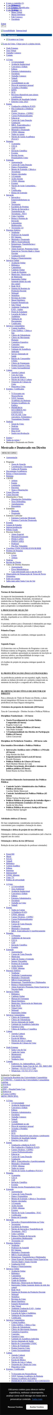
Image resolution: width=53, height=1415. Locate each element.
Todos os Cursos (18, 910)
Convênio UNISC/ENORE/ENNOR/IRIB (23, 548)
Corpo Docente (12, 495)
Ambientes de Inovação (20, 938)
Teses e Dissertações (19, 490)
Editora (9, 868)
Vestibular (15, 973)
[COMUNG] (26, 1082)
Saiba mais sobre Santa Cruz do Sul (20, 581)
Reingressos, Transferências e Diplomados (28, 982)
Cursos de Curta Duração (21, 924)
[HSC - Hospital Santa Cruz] (13, 1089)
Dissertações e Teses (14, 497)
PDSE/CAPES (17, 539)
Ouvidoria (15, 900)
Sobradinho (16, 1057)
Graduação (15, 926)
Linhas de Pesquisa (19, 469)
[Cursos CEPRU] (8, 1094)
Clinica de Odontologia (20, 1020)
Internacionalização (14, 527)
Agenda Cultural (18, 1034)
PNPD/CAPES (17, 541)
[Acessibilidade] (8, 30)
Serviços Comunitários (15, 1015)
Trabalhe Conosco (13, 53)
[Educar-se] (6, 1091)
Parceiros (15, 487)
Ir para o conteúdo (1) (15, 3)
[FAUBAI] (6, 1084)
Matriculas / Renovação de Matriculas (26, 1003)
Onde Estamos (12, 48)
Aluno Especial (17, 534)
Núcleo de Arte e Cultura (21, 1041)
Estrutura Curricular (14, 516)
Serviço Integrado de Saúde (22, 1022)
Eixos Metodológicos (20, 569)
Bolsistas (9, 476)
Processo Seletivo (13, 532)
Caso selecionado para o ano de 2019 (26, 572)
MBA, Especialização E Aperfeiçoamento (28, 931)
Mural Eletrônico (18, 1001)
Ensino (9, 907)
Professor (15, 544)
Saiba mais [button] (37, 1399)
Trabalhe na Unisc (18, 903)
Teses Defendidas (18, 502)
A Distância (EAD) (19, 912)
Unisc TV (10, 877)
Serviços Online (12, 992)
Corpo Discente (12, 492)
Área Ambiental (17, 889)
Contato (9, 55)
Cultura (9, 1031)
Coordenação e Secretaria (21, 466)
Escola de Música (18, 1038)
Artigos (14, 480)
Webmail (15, 1010)
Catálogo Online (18, 996)
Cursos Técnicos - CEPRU (22, 917)
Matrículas (15, 956)
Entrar (3, 24)
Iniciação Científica (19, 945)
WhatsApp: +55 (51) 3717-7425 (24, 1071)
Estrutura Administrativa (21, 898)
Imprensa (10, 870)
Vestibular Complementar (21, 975)
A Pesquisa (15, 935)
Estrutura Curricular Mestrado (23, 518)
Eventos (9, 523)
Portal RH (10, 854)
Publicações (11, 553)
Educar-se (15, 921)
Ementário (10, 509)
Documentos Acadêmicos (16, 471)
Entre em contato (13, 579)
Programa (10, 462)
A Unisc (9, 884)
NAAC (9, 859)
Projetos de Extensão (19, 963)
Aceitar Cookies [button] (37, 1407)
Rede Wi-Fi (16, 1006)
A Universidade (17, 886)
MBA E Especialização (20, 980)
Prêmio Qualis (12, 530)
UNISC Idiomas (12, 875)
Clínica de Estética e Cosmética (24, 1029)
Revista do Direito (13, 562)
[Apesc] (4, 1087)
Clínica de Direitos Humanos (18, 565)
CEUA (14, 940)
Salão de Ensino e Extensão (22, 959)
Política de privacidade (15, 880)
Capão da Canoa (18, 1052)
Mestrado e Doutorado (20, 928)
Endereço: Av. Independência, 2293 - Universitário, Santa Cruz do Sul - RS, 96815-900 (31, 1065)
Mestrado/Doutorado (19, 537)
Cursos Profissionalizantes (22, 919)
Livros (14, 555)
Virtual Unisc (16, 1008)
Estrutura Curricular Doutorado (24, 520)
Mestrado (15, 511)
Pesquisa (9, 933)
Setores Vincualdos (19, 961)
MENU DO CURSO (9, 453)
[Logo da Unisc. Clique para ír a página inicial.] (21, 44)
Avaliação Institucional (20, 891)
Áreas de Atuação (18, 464)
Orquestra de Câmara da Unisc (23, 1043)
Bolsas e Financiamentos (16, 473)
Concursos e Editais (19, 893)
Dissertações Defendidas (21, 499)
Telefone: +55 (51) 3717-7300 (23, 1068)
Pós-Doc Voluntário (19, 546)
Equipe (14, 483)
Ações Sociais (17, 966)
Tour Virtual (11, 50)
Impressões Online (18, 1013)
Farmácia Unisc (17, 1027)
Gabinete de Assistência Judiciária (25, 1024)
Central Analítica (13, 866)
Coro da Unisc (17, 1036)
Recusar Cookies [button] (15, 1407)
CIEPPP (9, 478)
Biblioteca (10, 863)
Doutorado (15, 513)
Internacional (21, 30)
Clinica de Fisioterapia (20, 1017)
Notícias (9, 560)
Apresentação (11, 457)
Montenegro (16, 1054)
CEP (13, 942)
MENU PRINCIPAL (9, 1096)
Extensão (10, 949)
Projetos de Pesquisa (14, 551)
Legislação (15, 485)
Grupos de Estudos (14, 525)
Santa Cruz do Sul (18, 1050)
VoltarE (9, 861)
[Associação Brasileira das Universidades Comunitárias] (24, 1077)
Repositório (16, 506)
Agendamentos (17, 504)
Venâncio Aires (17, 1059)
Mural (8, 856)
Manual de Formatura (20, 999)
